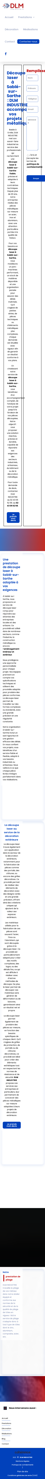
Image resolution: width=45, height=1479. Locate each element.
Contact (5, 1444)
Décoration (6, 1428)
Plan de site (22, 1471)
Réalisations (7, 1433)
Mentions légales (22, 1461)
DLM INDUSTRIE (26, 1457)
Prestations (6, 1423)
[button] (22, 1408)
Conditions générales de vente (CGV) (22, 1475)
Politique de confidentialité (22, 1465)
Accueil (5, 1418)
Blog (3, 1439)
